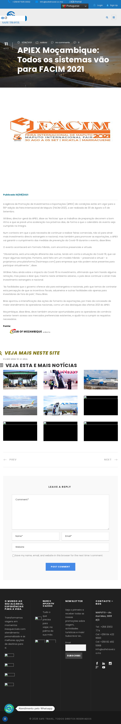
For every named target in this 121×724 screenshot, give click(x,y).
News (63, 408)
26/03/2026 (19, 423)
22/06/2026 (100, 372)
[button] (9, 708)
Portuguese (72, 6)
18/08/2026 (19, 371)
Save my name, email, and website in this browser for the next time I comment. (59, 555)
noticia (43, 42)
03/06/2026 (19, 397)
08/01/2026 (100, 423)
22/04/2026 (100, 397)
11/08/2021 (27, 42)
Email (68, 642)
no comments (62, 42)
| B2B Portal (75, 1)
